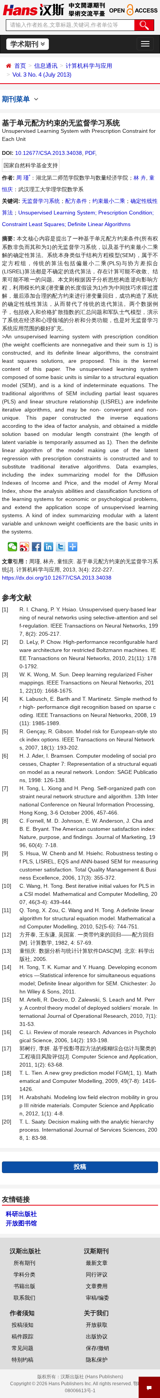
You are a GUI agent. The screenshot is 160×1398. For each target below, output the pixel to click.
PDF (90, 153)
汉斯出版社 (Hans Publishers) (92, 1376)
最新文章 (97, 1263)
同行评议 (97, 1274)
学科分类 (24, 1274)
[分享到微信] (12, 546)
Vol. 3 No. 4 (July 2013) (41, 74)
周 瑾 (23, 178)
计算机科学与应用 (89, 65)
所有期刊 (24, 1263)
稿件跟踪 (22, 1336)
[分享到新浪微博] (25, 546)
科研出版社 (21, 1214)
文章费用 (97, 1286)
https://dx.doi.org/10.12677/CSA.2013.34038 (56, 578)
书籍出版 (24, 1286)
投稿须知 (22, 1325)
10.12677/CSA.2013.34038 (48, 153)
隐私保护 (97, 1360)
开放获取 (97, 1325)
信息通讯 (45, 65)
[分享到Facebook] (37, 546)
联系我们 (24, 1298)
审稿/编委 (97, 1298)
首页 (20, 65)
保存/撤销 (97, 1348)
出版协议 (97, 1336)
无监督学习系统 (41, 201)
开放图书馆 (21, 1223)
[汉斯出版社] (33, 9)
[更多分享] (73, 546)
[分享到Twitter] (61, 546)
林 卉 (140, 178)
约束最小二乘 (108, 201)
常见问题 (22, 1348)
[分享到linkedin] (49, 546)
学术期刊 (25, 44)
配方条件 (76, 201)
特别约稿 (22, 1360)
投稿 (80, 1166)
